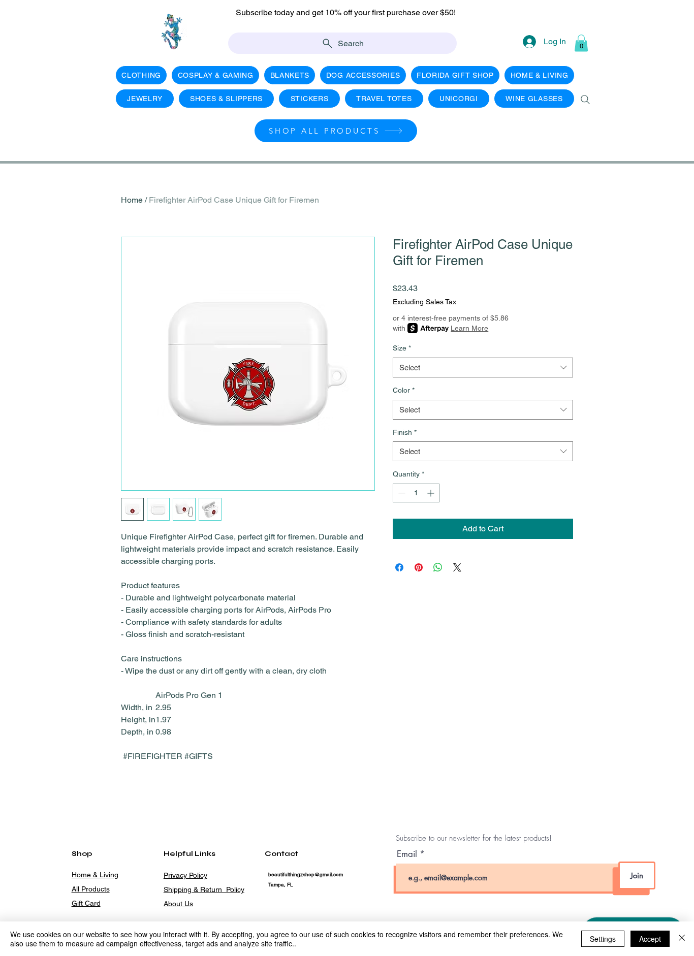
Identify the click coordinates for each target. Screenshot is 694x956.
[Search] (585, 99)
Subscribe (254, 12)
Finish (405, 432)
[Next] (640, 18)
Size (402, 348)
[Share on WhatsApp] (438, 567)
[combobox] (483, 367)
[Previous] (53, 18)
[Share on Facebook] (399, 567)
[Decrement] (400, 493)
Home (132, 200)
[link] (581, 43)
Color (404, 390)
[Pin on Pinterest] (419, 567)
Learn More (469, 328)
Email (408, 854)
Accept (650, 939)
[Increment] (431, 493)
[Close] (682, 939)
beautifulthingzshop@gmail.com (305, 874)
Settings (603, 939)
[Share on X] (457, 567)
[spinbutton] (416, 493)
